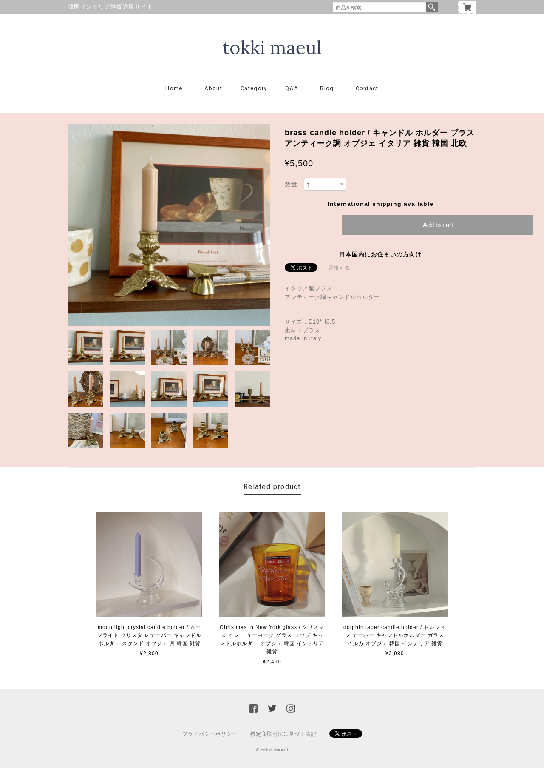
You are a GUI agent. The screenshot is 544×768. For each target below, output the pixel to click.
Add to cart (438, 224)
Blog (327, 88)
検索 (432, 7)
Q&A (291, 88)
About (213, 88)
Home (173, 88)
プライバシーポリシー (210, 734)
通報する (339, 268)
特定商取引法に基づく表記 (283, 734)
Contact (367, 88)
